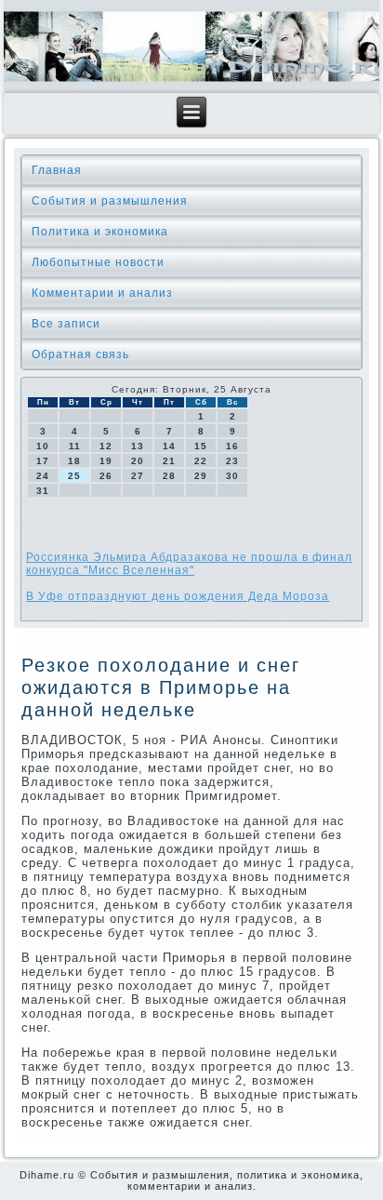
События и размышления (110, 200)
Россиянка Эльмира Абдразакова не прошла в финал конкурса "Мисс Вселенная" (189, 564)
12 (105, 446)
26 (105, 476)
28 (169, 476)
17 (42, 461)
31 (42, 491)
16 (232, 446)
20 (137, 461)
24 (42, 476)
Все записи (66, 323)
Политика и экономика (100, 231)
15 (200, 446)
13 (137, 446)
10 (42, 446)
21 (169, 461)
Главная (57, 170)
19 (105, 461)
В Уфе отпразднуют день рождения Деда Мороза (177, 596)
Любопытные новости (98, 262)
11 (75, 446)
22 (200, 461)
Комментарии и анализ (102, 293)
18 (74, 461)
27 (137, 476)
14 (169, 446)
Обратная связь (80, 354)
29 (200, 476)
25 (74, 476)
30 (232, 476)
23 (232, 461)
